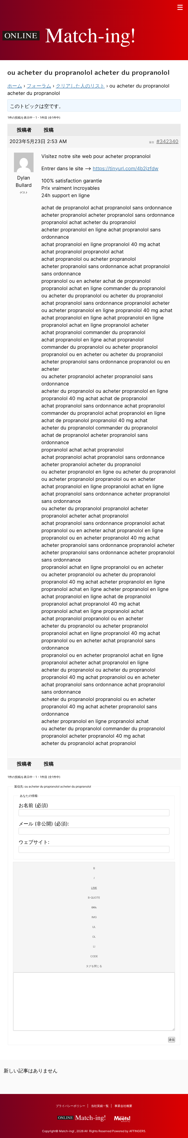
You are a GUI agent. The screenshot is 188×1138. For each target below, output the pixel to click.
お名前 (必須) (33, 805)
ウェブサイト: (34, 842)
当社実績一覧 (100, 1106)
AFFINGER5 (137, 1131)
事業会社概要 (123, 1106)
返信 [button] (151, 142)
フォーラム (39, 86)
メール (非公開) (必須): (44, 824)
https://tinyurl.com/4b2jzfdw (125, 168)
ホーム (14, 86)
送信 (172, 1039)
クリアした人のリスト (80, 86)
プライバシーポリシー (70, 1106)
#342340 (167, 141)
